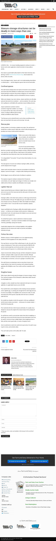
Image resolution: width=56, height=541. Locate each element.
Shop (48, 9)
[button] (53, 9)
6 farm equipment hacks (7, 349)
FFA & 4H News (4, 384)
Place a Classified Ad (7, 489)
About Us (5, 485)
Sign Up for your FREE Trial (28, 17)
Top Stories (6, 25)
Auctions (23, 9)
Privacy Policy (6, 481)
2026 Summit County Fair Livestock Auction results (6, 388)
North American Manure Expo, (16, 74)
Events (37, 9)
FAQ (4, 483)
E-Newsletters (6, 513)
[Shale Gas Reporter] (21, 528)
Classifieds (30, 9)
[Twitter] (54, 1)
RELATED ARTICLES (6, 375)
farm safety (7, 335)
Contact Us (5, 487)
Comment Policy (6, 492)
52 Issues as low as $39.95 (17, 461)
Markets (17, 9)
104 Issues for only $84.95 (39, 461)
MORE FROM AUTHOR (18, 375)
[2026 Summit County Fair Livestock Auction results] (6, 381)
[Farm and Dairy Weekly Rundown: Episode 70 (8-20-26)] (18, 381)
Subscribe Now (5, 9)
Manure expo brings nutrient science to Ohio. (31, 111)
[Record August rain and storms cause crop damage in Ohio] (31, 381)
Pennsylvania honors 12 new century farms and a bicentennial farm (47, 45)
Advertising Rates (6, 479)
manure (13, 335)
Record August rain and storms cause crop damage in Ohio (31, 388)
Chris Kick (4, 33)
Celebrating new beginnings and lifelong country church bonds (46, 40)
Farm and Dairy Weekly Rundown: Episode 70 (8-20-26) (18, 388)
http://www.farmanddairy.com (16, 360)
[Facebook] (52, 1)
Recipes (42, 9)
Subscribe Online (6, 491)
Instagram (5, 511)
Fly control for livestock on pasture (29, 350)
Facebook (4, 507)
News (11, 9)
